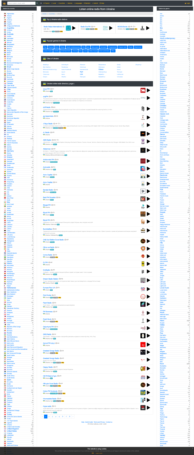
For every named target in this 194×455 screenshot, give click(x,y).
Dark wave (163, 138)
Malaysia (9, 245)
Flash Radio (47, 303)
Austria (9, 36)
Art (161, 61)
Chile (9, 89)
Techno (162, 415)
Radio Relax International (53, 27)
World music (164, 441)
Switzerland (10, 392)
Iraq (8, 194)
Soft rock (162, 384)
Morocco (9, 277)
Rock (162, 364)
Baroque (162, 71)
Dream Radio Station (50, 279)
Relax (161, 355)
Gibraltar (9, 155)
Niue (8, 300)
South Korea (10, 377)
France (9, 139)
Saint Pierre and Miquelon (15, 347)
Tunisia (9, 412)
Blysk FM (46, 213)
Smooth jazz (163, 378)
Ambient (162, 52)
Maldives (9, 247)
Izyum (63, 72)
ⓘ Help (102, 3)
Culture (162, 128)
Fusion (162, 200)
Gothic (162, 216)
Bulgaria (9, 73)
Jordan (9, 212)
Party (161, 329)
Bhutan (9, 58)
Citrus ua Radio (48, 247)
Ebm (161, 163)
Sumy (119, 69)
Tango (162, 413)
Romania (9, 330)
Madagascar (10, 241)
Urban (162, 433)
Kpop (161, 277)
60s (161, 24)
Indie (161, 251)
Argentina (10, 28)
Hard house (163, 226)
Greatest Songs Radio (51, 351)
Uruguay (9, 433)
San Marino (10, 351)
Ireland (9, 196)
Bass (161, 73)
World (162, 439)
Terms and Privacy (99, 422)
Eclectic (162, 165)
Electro (162, 171)
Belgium (9, 50)
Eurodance (163, 183)
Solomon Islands (12, 371)
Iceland (9, 186)
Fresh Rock (47, 319)
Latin (161, 279)
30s (161, 18)
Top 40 (162, 421)
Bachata (162, 65)
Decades (162, 140)
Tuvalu (9, 418)
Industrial (163, 257)
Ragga (162, 345)
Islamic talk (163, 265)
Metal (161, 302)
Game (162, 202)
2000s (162, 16)
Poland (9, 318)
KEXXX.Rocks (123, 27)
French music (164, 196)
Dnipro (45, 77)
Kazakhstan (10, 214)
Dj (160, 151)
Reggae (162, 351)
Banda (162, 69)
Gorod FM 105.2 (49, 343)
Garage (162, 204)
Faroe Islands (11, 132)
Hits (161, 243)
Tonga (9, 408)
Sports (162, 400)
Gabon (9, 145)
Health (162, 234)
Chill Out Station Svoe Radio (53, 240)
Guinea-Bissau (11, 173)
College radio (164, 120)
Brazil (9, 67)
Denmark (10, 114)
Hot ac (162, 245)
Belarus (9, 48)
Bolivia (9, 61)
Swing (162, 406)
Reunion (9, 328)
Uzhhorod (120, 74)
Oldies (162, 325)
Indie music (163, 253)
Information (163, 259)
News (162, 321)
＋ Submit (95, 3)
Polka (161, 331)
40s (161, 20)
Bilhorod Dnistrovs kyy (50, 69)
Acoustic (162, 36)
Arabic (162, 58)
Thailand (9, 402)
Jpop (161, 273)
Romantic (163, 368)
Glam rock (163, 208)
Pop (161, 333)
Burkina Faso (11, 75)
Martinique (10, 255)
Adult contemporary (167, 38)
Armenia (9, 30)
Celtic (161, 97)
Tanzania (9, 400)
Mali (8, 249)
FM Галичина (48, 312)
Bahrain (9, 42)
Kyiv (81, 72)
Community (163, 124)
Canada (10, 83)
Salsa (161, 372)
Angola (9, 22)
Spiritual (162, 396)
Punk (161, 343)
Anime (162, 56)
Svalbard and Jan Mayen (14, 388)
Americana (163, 54)
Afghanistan (10, 13)
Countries (52, 14)
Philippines (10, 316)
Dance (162, 134)
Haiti (8, 177)
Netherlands (11, 288)
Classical (162, 116)
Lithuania (10, 235)
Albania (9, 16)
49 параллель (48, 116)
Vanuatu (9, 437)
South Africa (10, 375)
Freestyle (163, 194)
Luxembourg (11, 237)
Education (163, 169)
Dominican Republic (13, 118)
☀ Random (87, 3)
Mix (161, 308)
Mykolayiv (102, 67)
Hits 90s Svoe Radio (50, 384)
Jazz (161, 271)
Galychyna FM (48, 327)
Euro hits (162, 181)
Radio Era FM (86, 27)
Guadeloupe (11, 163)
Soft (161, 382)
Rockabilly (163, 366)
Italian (162, 267)
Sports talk (163, 404)
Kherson (82, 64)
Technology (163, 417)
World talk (163, 443)
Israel (8, 200)
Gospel (162, 212)
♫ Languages (78, 3)
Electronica (163, 177)
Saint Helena (11, 339)
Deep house (163, 144)
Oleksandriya (103, 72)
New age (163, 316)
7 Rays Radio (48, 124)
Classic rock (164, 114)
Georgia (9, 149)
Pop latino (163, 335)
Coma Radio (47, 255)
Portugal (9, 320)
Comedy (162, 122)
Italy (8, 202)
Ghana (9, 153)
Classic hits (163, 112)
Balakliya (46, 64)
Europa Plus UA (49, 288)
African (162, 44)
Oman (9, 304)
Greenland (10, 159)
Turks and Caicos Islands (14, 416)
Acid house (163, 32)
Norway (9, 302)
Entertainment (164, 179)
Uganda (9, 423)
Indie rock (163, 255)
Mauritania (10, 257)
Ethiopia (9, 128)
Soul (161, 388)
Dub (161, 157)
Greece (9, 157)
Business (162, 93)
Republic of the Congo (14, 326)
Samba (162, 374)
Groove (162, 220)
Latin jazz (163, 282)
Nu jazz (162, 323)
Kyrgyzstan (10, 220)
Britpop (162, 91)
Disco (161, 149)
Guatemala (10, 167)
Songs (162, 386)
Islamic (162, 263)
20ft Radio (47, 107)
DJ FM (45, 262)
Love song (163, 294)
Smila (118, 64)
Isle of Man (10, 198)
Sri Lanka (10, 382)
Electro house (164, 173)
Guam (9, 165)
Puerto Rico (10, 322)
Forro (161, 192)
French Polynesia (12, 143)
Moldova (9, 267)
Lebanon (9, 224)
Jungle (162, 275)
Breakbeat (163, 89)
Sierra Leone (11, 363)
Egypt (8, 122)
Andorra (9, 20)
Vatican (9, 439)
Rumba (162, 370)
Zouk (161, 445)
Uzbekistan (10, 435)
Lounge (162, 292)
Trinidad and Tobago (13, 410)
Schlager (163, 376)
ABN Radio (47, 140)
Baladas (162, 67)
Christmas (163, 108)
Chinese (162, 103)
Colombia (10, 96)
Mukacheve (102, 64)
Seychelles (10, 361)
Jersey (9, 210)
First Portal (47, 295)
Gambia (9, 147)
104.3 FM (46, 89)
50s (161, 22)
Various (162, 437)
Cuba (8, 106)
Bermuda (10, 56)
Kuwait (9, 218)
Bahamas (10, 40)
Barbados (10, 46)
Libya (8, 230)
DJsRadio (46, 270)
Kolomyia (83, 67)
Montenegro (11, 273)
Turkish (162, 431)
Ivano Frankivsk (66, 69)
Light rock (163, 286)
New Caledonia (11, 292)
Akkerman (47, 149)
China (8, 91)
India (8, 188)
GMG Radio (47, 334)
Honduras (10, 179)
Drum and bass (164, 155)
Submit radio (89, 422)
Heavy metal (164, 236)
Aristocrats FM (48, 160)
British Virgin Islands (13, 69)
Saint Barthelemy (12, 337)
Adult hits (163, 40)
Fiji (8, 134)
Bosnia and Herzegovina (14, 63)
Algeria (9, 18)
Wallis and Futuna (12, 445)
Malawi (9, 243)
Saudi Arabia (11, 355)
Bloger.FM (47, 205)
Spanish (162, 392)
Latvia (9, 222)
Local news (163, 290)
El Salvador (10, 124)
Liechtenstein (11, 232)
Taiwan (9, 396)
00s (161, 13)
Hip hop (162, 241)
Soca (161, 380)
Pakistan (9, 306)
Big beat (162, 79)
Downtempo (164, 153)
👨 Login (187, 3)
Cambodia (10, 79)
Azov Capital (47, 175)
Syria (8, 394)
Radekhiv (101, 74)
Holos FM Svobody (50, 391)
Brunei (9, 71)
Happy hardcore (165, 224)
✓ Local (53, 3)
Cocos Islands (11, 93)
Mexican (162, 304)
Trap (161, 425)
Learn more (99, 453)
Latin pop (163, 284)
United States (12, 431)
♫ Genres (69, 3)
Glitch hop (163, 210)
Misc (161, 306)
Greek (162, 218)
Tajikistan (9, 398)
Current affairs (164, 132)
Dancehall (163, 136)
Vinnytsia (120, 77)
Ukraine (9, 425)
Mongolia (10, 271)
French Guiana (11, 141)
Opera (162, 327)
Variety (162, 435)
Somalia (9, 373)
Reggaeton (163, 353)
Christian (163, 106)
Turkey (9, 414)
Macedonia (10, 239)
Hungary (9, 184)
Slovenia (9, 369)
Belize (9, 52)
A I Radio (46, 132)
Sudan (9, 384)
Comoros (10, 98)
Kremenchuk (84, 69)
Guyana (9, 175)
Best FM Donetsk (49, 197)
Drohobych (65, 64)
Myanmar (10, 282)
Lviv (81, 74)
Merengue (163, 300)
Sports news (164, 402)
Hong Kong (10, 181)
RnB (161, 361)
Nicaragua (10, 296)
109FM (45, 97)
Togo (8, 404)
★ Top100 (46, 3)
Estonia (9, 126)
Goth (161, 214)
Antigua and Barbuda (13, 26)
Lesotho (9, 226)
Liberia (9, 228)
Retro (161, 359)
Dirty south (163, 147)
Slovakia (9, 367)
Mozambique (11, 279)
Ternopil (119, 72)
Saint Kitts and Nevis (13, 341)
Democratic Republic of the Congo (17, 112)
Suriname (10, 386)
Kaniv (63, 74)
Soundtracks (164, 390)
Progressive (163, 339)
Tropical (162, 429)
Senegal (9, 357)
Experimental (164, 187)
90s (161, 30)
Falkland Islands (12, 130)
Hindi (161, 239)
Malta (8, 251)
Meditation (163, 298)
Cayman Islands (11, 87)
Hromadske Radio (49, 399)
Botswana (10, 65)
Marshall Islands (12, 253)
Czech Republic (11, 110)
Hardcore (163, 232)
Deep (161, 142)
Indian (162, 249)
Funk (161, 198)
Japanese (163, 269)
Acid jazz (162, 34)
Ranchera (163, 347)
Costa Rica (10, 102)
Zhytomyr (138, 64)
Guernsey (10, 169)
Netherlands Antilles (13, 290)
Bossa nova (163, 87)
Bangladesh (10, 44)
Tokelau (9, 406)
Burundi (9, 77)
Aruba (9, 32)
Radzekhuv (102, 77)
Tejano (162, 419)
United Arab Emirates (13, 427)
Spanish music (164, 394)
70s (161, 26)
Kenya (9, 216)
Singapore (10, 365)
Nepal (9, 286)
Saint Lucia (10, 343)
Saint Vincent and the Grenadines (17, 349)
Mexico (9, 263)
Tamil (161, 411)
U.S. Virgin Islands (12, 420)
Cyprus (9, 108)
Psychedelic (163, 341)
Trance (162, 423)
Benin (9, 54)
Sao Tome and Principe (14, 353)
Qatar (8, 324)
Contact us (109, 422)
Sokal (118, 67)
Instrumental (164, 261)
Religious (163, 357)
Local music (164, 288)
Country (163, 126)
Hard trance (163, 230)
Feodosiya (65, 67)
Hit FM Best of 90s (50, 376)
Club (161, 118)
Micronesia (10, 265)
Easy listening (164, 161)
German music (164, 206)
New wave (163, 318)
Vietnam (9, 443)
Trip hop (162, 427)
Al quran (162, 46)
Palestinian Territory (13, 308)
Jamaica (9, 206)
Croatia (9, 104)
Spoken (162, 398)
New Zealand (11, 294)
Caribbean (163, 95)
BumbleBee (47, 229)
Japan (9, 208)
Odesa (101, 69)
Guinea (9, 171)
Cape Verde (10, 85)
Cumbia (162, 130)
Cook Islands (11, 100)
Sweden (9, 390)
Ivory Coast (10, 204)
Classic (162, 110)
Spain (9, 380)
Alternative (163, 48)
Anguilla (9, 24)
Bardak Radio (48, 190)
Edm (161, 167)
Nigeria (9, 298)
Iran (8, 192)
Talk (161, 409)
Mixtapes (162, 310)
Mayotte (9, 261)
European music (165, 185)
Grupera (162, 222)
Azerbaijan (10, 38)
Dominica (10, 116)
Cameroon (10, 81)
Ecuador (9, 120)
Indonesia (10, 190)
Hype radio (47, 406)
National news (164, 314)
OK (93, 453)
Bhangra (162, 77)
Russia (9, 333)
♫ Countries (61, 3)
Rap (161, 349)
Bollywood (163, 85)
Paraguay (10, 312)
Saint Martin (10, 345)
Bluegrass (163, 81)
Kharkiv (64, 77)
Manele (162, 296)
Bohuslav (46, 72)
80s (161, 28)
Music (162, 312)
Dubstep (162, 159)
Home (44, 14)
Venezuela (10, 441)
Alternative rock (165, 50)
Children (162, 99)
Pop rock (162, 337)
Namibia (9, 284)
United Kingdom (13, 429)
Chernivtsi (46, 74)
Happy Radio (48, 367)
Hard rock (163, 228)
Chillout (162, 101)
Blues (161, 83)
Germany (10, 151)
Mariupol (82, 77)
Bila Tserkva (46, 67)
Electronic (163, 175)
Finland (9, 136)
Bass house (163, 75)
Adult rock (163, 42)
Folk (161, 190)
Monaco (9, 269)
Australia (10, 34)
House (162, 247)
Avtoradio (46, 167)
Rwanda (9, 335)
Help (82, 422)
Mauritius (9, 259)
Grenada (9, 161)
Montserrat (10, 275)
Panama (9, 310)
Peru (8, 314)
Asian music (163, 63)
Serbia (9, 359)
